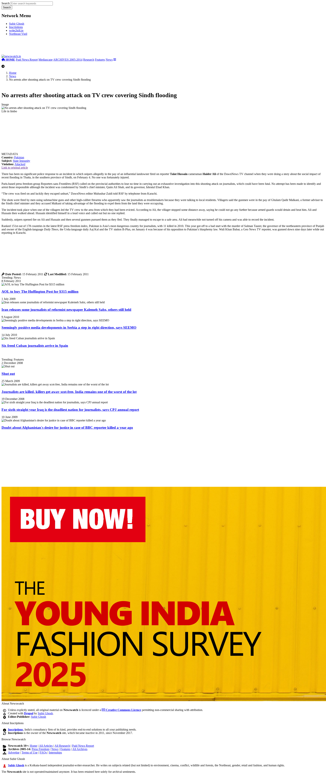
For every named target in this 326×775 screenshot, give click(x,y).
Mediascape (45, 59)
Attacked (20, 164)
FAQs (43, 752)
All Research (62, 745)
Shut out (8, 374)
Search (6, 3)
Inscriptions (16, 27)
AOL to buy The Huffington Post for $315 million (40, 291)
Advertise (13, 752)
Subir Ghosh (16, 23)
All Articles (46, 745)
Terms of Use (30, 752)
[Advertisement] (58, 47)
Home (12, 72)
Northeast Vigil (18, 33)
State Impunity (21, 160)
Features (100, 59)
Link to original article (15, 167)
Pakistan (19, 157)
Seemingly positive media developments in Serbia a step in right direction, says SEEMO (69, 327)
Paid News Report (27, 59)
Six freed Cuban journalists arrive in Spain (35, 346)
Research (88, 59)
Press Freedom (40, 749)
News (109, 59)
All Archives (79, 749)
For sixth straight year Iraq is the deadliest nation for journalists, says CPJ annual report (70, 410)
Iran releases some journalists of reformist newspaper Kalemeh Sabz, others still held (66, 310)
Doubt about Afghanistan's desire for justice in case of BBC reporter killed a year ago (67, 428)
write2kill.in (16, 30)
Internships (55, 752)
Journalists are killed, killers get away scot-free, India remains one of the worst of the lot (69, 392)
